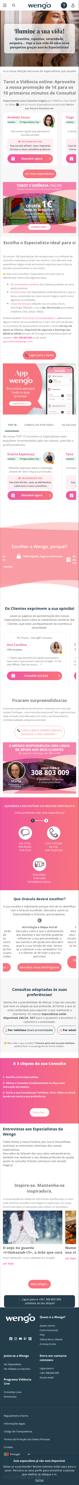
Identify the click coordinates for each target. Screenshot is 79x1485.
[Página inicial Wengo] (20, 1318)
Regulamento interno (16, 1415)
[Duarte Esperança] (49, 457)
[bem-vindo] (39, 5)
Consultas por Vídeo (38, 425)
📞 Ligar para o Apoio (39, 355)
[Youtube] (20, 1339)
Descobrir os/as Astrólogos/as (39, 967)
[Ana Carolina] (56, 648)
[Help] (63, 5)
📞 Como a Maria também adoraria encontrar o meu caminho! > (39, 732)
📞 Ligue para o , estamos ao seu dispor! (39, 1301)
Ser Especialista (12, 1364)
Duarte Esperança (21, 454)
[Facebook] (10, 1339)
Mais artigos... (39, 1284)
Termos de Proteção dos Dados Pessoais (27, 1439)
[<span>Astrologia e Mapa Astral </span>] (39, 938)
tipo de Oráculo (22, 303)
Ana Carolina (17, 645)
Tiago (70, 117)
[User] (73, 5)
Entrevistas (10, 1396)
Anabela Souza (18, 117)
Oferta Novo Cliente (51, 1339)
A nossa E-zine (48, 1344)
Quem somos (47, 1325)
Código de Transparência (18, 1431)
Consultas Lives (12, 1392)
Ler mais (8, 1263)
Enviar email (46, 1377)
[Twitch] (25, 1339)
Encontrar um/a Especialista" (39, 318)
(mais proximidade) (30, 1030)
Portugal (15, 1454)
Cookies (8, 1447)
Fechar (39, 1480)
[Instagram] (15, 1339)
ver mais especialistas (39, 173)
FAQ (42, 1334)
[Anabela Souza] (49, 121)
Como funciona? (49, 1330)
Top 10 (12, 425)
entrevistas (20, 292)
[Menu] (4, 5)
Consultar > (39, 1112)
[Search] (13, 5)
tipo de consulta (51, 307)
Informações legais (14, 1423)
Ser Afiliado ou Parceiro (17, 1369)
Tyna (69, 454)
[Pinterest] (30, 1339)
